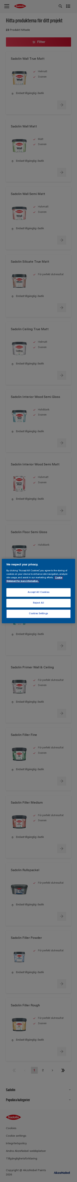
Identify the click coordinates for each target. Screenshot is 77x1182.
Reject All (38, 603)
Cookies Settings (38, 614)
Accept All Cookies (38, 592)
